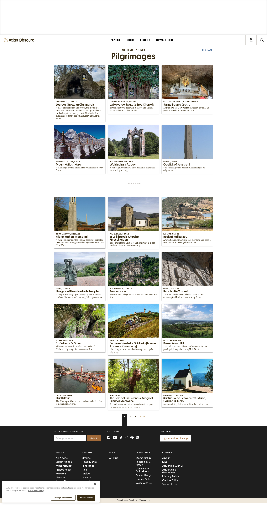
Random (61, 473)
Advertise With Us (173, 465)
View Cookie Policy (36, 491)
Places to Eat (63, 469)
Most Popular (64, 465)
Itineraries (88, 465)
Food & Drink (89, 462)
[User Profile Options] (251, 40)
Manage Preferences (63, 498)
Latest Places (64, 462)
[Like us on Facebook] (108, 437)
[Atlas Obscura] (20, 40)
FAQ (164, 462)
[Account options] (251, 40)
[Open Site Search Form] (262, 40)
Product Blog (143, 475)
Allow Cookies (86, 498)
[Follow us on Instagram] (126, 437)
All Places (62, 458)
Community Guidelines (142, 470)
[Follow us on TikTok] (121, 438)
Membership (143, 458)
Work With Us (144, 483)
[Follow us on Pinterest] (132, 437)
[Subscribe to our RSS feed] (137, 437)
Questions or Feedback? (133, 500)
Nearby (60, 477)
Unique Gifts (143, 479)
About (166, 458)
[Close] (95, 484)
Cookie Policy (170, 480)
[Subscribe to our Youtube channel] (115, 437)
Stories (86, 458)
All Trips (113, 458)
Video (86, 473)
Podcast (87, 477)
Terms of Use (169, 484)
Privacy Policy (170, 476)
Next (142, 417)
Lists (84, 469)
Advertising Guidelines (169, 471)
